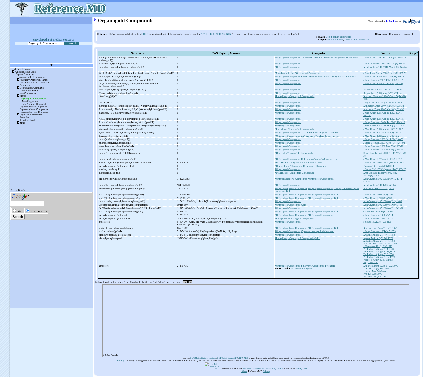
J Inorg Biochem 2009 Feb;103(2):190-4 (383, 80)
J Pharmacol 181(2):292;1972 (377, 246)
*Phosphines (281, 96)
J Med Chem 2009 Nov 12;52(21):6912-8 (383, 76)
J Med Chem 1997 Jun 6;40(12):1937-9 (382, 159)
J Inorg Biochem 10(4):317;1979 (379, 231)
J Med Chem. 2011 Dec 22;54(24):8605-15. (385, 57)
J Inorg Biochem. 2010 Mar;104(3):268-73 (384, 63)
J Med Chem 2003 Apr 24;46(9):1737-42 (383, 125)
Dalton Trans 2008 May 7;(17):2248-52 (382, 89)
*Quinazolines (282, 166)
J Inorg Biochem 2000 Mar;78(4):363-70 (383, 146)
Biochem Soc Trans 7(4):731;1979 (380, 228)
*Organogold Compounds (287, 57)
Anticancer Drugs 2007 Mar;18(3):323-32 (383, 106)
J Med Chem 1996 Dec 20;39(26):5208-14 (384, 162)
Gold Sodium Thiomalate (357, 39)
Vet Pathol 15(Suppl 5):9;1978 (378, 254)
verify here (301, 368)
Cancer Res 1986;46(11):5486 (378, 211)
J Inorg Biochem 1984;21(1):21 (378, 218)
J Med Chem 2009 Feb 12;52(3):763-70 (383, 83)
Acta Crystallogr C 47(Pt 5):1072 (379, 185)
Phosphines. (322, 166)
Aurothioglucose (335, 39)
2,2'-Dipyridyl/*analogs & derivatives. (320, 132)
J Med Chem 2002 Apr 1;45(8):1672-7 (382, 132)
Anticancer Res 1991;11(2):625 (378, 188)
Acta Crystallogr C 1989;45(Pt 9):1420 (382, 204)
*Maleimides (281, 172)
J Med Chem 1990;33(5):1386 (378, 194)
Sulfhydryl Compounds (312, 265)
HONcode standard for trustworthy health (262, 368)
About (244, 371)
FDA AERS (243, 358)
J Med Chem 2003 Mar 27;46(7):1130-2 (383, 129)
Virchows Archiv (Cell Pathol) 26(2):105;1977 (378, 261)
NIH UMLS (222, 358)
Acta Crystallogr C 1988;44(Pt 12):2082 (383, 208)
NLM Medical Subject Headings (203, 358)
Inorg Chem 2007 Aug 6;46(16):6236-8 (382, 102)
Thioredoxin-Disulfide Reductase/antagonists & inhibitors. (330, 57)
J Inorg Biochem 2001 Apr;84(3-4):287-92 (384, 142)
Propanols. (330, 265)
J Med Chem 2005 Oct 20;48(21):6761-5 (383, 118)
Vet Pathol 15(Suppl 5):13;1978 (379, 251)
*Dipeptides (281, 153)
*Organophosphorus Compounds (291, 179)
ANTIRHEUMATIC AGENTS (216, 34)
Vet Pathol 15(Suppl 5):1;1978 (378, 249)
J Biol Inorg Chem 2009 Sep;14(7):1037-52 (385, 73)
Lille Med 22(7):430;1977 (376, 268)
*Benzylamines (282, 162)
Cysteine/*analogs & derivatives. (317, 231)
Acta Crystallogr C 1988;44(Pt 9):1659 (382, 201)
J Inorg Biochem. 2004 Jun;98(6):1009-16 (384, 122)
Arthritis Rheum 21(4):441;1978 (379, 234)
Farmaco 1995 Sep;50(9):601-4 (378, 166)
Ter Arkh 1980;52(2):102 (375, 276)
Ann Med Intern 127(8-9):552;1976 (380, 265)
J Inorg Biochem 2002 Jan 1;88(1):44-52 (383, 139)
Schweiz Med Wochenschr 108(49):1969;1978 (376, 272)
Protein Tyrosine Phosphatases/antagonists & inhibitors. (328, 76)
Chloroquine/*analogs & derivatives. (319, 159)
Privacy (266, 371)
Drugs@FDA (233, 358)
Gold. (319, 162)
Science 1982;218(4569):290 (377, 221)
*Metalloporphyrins (284, 73)
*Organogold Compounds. (288, 63)
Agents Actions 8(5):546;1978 (378, 238)
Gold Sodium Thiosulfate (338, 36)
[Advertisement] (250, 319)
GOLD (144, 34)
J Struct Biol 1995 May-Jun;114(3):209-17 (384, 169)
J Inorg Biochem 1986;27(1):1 (378, 215)
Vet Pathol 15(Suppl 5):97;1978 (379, 257)
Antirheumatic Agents (301, 268)
